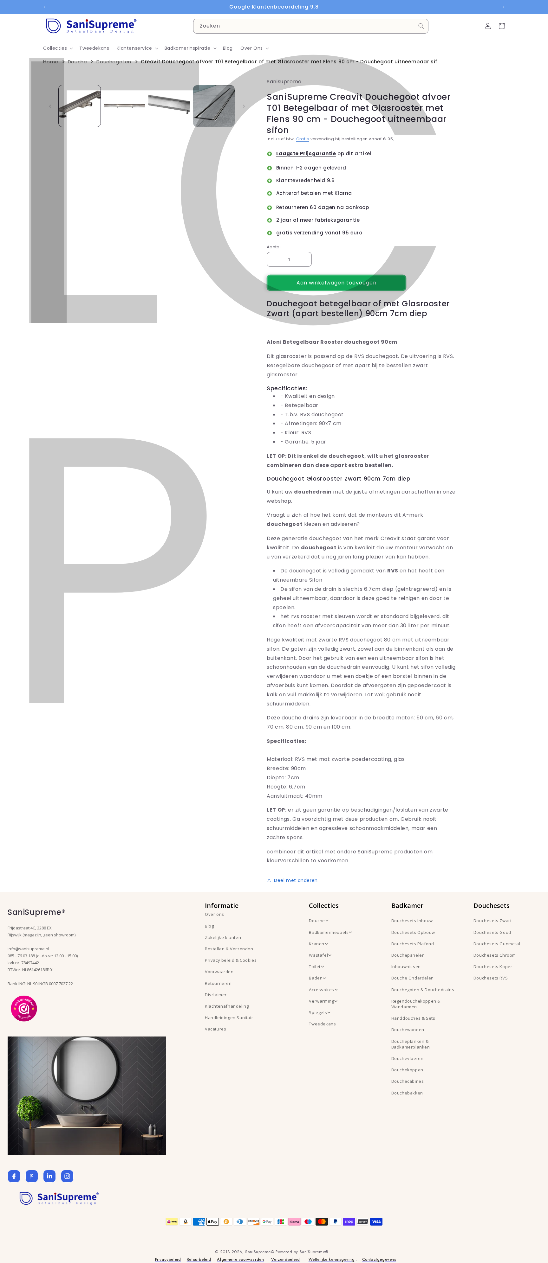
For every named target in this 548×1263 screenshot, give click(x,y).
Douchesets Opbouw (413, 932)
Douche (77, 61)
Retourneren (218, 983)
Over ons (214, 914)
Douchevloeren (407, 1058)
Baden (316, 978)
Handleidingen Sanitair (229, 1017)
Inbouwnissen (406, 966)
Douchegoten (113, 61)
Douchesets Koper (492, 966)
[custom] (31, 1176)
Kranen (316, 944)
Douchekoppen (407, 1070)
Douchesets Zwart (492, 920)
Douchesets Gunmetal (496, 944)
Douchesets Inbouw (412, 920)
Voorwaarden (219, 971)
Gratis (302, 139)
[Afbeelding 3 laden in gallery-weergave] (169, 106)
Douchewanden (407, 1029)
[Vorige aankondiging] (44, 7)
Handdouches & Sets (413, 1018)
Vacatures (215, 1029)
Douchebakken (407, 1093)
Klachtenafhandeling (227, 1006)
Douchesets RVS (490, 978)
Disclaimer (216, 995)
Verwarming (321, 1001)
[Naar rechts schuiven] (244, 106)
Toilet (315, 966)
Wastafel (318, 955)
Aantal (274, 247)
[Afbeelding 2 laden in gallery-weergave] (124, 106)
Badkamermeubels (329, 932)
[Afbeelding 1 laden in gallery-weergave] (79, 106)
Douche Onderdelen (412, 978)
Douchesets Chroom (494, 955)
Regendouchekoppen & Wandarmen (415, 1004)
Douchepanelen (408, 955)
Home (50, 61)
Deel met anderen (296, 880)
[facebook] (14, 1176)
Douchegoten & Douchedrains (422, 989)
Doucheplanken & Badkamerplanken (410, 1044)
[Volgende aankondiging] (504, 7)
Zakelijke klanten (223, 937)
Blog (209, 926)
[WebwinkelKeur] (24, 1008)
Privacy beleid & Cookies (231, 960)
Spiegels (318, 1012)
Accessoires (321, 989)
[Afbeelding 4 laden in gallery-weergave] (214, 106)
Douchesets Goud (492, 932)
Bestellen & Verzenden (229, 949)
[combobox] (310, 26)
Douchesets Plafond (412, 944)
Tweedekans (322, 1024)
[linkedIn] (49, 1176)
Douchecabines (407, 1081)
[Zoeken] (421, 26)
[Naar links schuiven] (50, 106)
